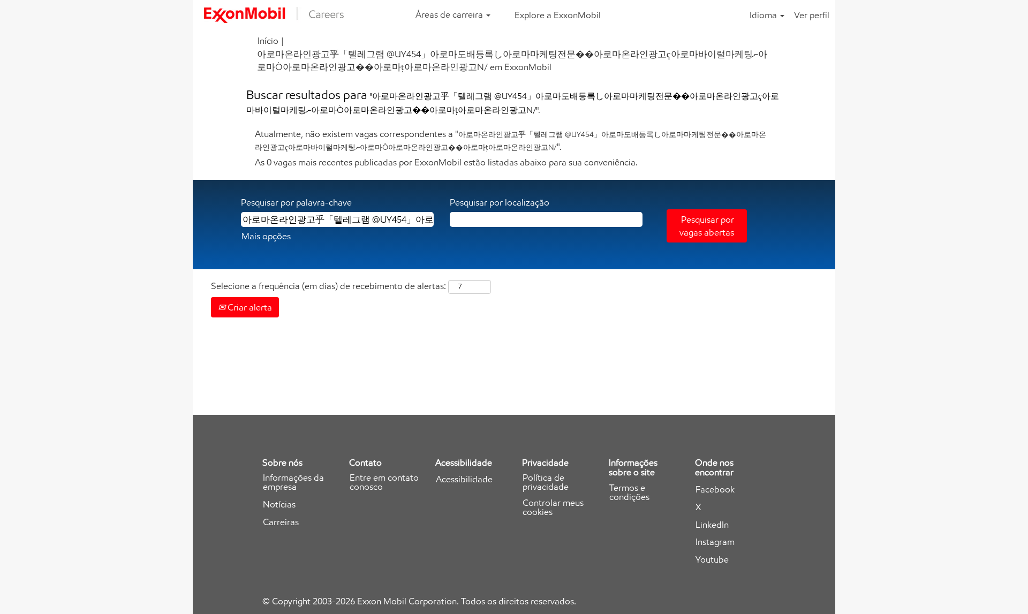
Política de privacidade (546, 482)
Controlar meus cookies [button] (553, 507)
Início (268, 40)
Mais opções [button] (266, 236)
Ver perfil (811, 15)
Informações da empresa (293, 482)
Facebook (715, 489)
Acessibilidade (464, 479)
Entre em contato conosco (384, 482)
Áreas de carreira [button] (450, 14)
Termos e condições (629, 492)
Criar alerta (248, 307)
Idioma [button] (764, 15)
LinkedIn (712, 525)
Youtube (712, 560)
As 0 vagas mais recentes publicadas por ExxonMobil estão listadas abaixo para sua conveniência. (446, 162)
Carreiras (281, 522)
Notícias (279, 504)
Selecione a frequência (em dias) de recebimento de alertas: (328, 286)
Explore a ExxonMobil (558, 15)
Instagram (715, 542)
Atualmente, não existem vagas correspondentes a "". (510, 140)
